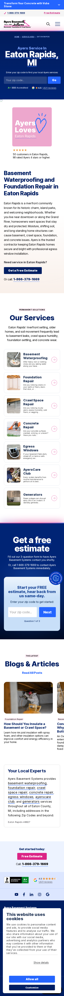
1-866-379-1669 (16, 13)
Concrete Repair (32, 429)
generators (31, 801)
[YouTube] (16, 894)
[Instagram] (39, 894)
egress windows (21, 797)
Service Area (28, 37)
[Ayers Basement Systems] (17, 24)
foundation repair (21, 788)
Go (54, 80)
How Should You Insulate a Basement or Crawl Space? (28, 716)
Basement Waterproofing (32, 359)
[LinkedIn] (31, 894)
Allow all (32, 979)
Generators (32, 498)
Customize (32, 987)
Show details (41, 962)
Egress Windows (32, 452)
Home (16, 37)
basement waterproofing (27, 783)
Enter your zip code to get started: (32, 602)
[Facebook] (24, 894)
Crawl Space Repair (32, 405)
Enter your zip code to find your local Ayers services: (32, 72)
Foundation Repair (32, 382)
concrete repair (41, 792)
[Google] (47, 894)
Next (47, 612)
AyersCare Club (32, 475)
